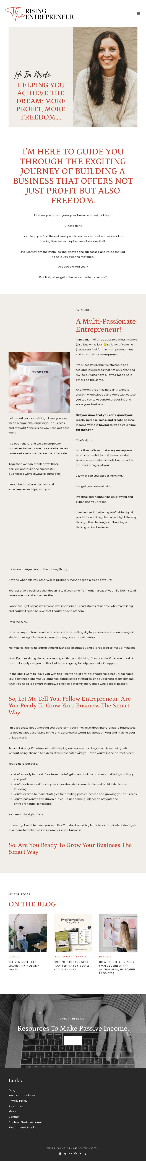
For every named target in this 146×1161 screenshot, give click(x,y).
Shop (12, 1111)
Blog (12, 1090)
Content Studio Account (25, 1122)
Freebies (81, 956)
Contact (14, 1116)
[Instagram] (60, 1153)
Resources (16, 1106)
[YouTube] (70, 1153)
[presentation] (28, 933)
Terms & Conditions (22, 1095)
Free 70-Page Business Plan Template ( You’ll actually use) (72, 965)
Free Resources (64, 956)
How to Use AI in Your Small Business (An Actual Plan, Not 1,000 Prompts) (117, 967)
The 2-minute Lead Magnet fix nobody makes (24, 965)
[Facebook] (75, 1153)
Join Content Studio (22, 1127)
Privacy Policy (18, 1100)
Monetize (14, 956)
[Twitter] (80, 1153)
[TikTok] (85, 1153)
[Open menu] (138, 13)
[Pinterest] (65, 1153)
